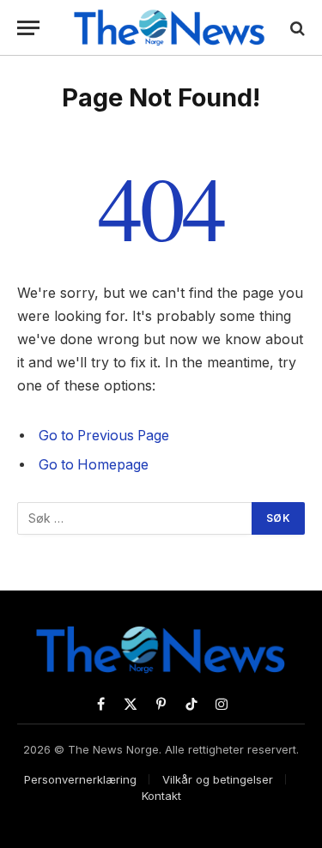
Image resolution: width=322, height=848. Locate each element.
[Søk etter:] (135, 518)
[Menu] (28, 28)
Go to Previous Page (104, 435)
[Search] (296, 28)
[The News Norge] (169, 28)
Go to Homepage (94, 465)
